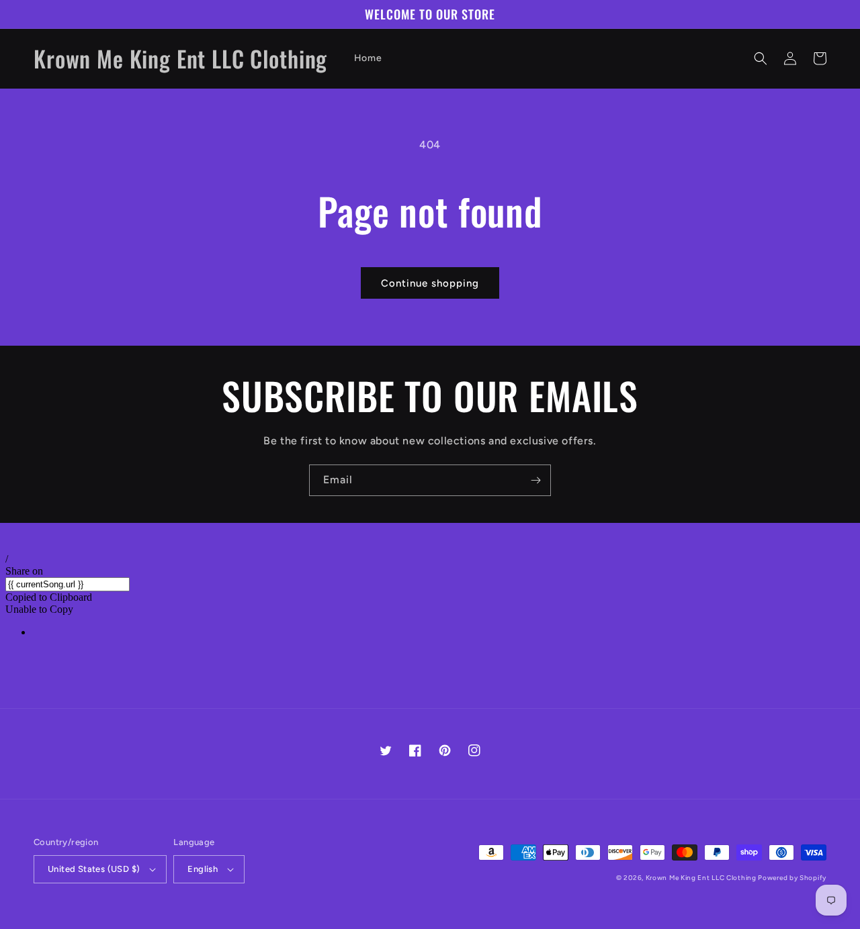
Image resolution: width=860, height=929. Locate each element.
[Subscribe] (535, 480)
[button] (760, 58)
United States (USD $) (94, 869)
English (202, 869)
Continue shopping (430, 283)
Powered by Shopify (792, 877)
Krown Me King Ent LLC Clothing (702, 877)
